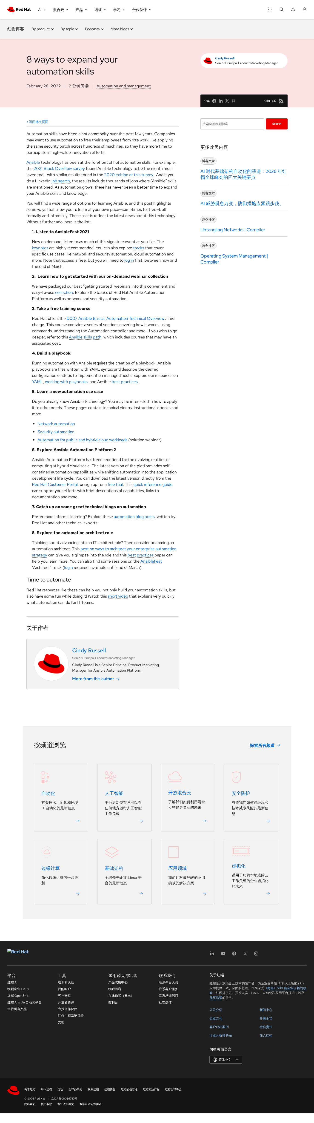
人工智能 (114, 793)
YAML (37, 381)
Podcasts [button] (92, 28)
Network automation (56, 423)
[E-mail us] (233, 101)
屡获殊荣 (215, 998)
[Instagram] (256, 955)
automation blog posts (134, 516)
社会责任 (266, 1027)
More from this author (93, 678)
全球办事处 (75, 1089)
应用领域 (177, 868)
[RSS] (281, 101)
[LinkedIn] (212, 955)
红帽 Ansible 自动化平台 (24, 1002)
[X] (245, 955)
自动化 (48, 793)
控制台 (113, 1002)
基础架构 (114, 868)
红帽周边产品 (151, 1089)
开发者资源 (66, 1002)
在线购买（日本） (121, 996)
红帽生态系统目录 (71, 1016)
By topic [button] (67, 28)
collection (64, 292)
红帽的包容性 (129, 1089)
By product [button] (40, 28)
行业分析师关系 (220, 1035)
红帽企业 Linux (18, 989)
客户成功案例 (219, 1027)
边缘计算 (50, 868)
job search (60, 180)
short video (118, 596)
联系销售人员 (168, 982)
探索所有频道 (262, 745)
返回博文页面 (38, 122)
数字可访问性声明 (91, 1104)
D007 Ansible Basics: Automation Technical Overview (116, 318)
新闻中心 (266, 1010)
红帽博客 (15, 29)
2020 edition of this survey (128, 174)
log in (129, 260)
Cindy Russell (224, 58)
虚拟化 (238, 866)
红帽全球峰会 (173, 1089)
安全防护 (241, 793)
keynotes (40, 247)
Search (276, 124)
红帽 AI (12, 982)
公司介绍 (215, 1010)
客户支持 (64, 996)
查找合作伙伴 (67, 1009)
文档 (61, 1022)
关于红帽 (29, 1089)
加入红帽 (266, 1035)
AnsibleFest (151, 561)
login (68, 567)
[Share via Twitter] (227, 101)
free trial (115, 484)
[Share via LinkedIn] (220, 101)
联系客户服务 (168, 989)
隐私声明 (29, 1104)
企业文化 (215, 1018)
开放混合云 (179, 793)
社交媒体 (165, 1002)
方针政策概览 (65, 1104)
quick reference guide (152, 484)
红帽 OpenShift (18, 996)
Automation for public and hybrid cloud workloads (82, 439)
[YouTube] (223, 955)
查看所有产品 (17, 1009)
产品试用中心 (118, 982)
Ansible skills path (85, 337)
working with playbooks (66, 381)
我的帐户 (64, 989)
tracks (138, 247)
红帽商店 (114, 989)
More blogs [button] (120, 28)
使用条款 (46, 1104)
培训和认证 (66, 982)
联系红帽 (93, 1089)
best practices (125, 381)
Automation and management (124, 86)
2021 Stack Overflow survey (59, 168)
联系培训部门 (168, 996)
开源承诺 (266, 1018)
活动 (60, 1089)
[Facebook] (234, 955)
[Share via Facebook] (214, 101)
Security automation (55, 431)
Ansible (33, 162)
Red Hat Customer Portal (55, 484)
